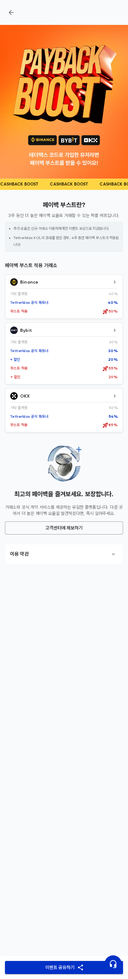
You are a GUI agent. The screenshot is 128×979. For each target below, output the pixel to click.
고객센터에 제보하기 (64, 528)
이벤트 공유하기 (60, 967)
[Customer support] (113, 964)
